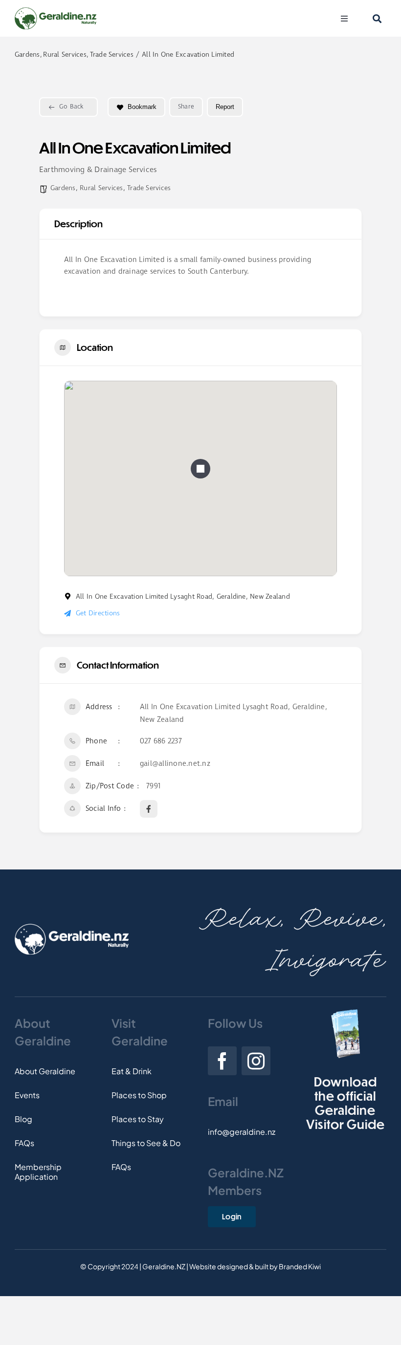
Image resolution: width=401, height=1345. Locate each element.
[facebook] (222, 1060)
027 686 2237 (161, 741)
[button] (200, 468)
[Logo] (55, 11)
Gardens (63, 188)
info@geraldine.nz (241, 1132)
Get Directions (98, 613)
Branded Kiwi (300, 1266)
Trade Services (149, 188)
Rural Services (101, 188)
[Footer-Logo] (72, 927)
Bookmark (142, 106)
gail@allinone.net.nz (175, 764)
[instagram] (256, 1060)
